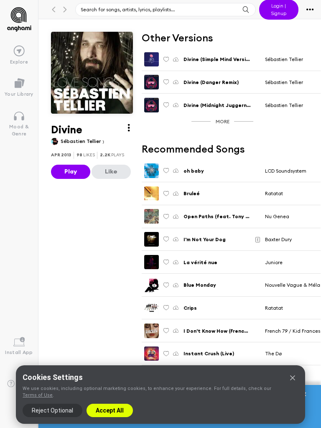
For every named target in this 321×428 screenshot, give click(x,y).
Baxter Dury (278, 239)
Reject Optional (52, 410)
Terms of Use (38, 395)
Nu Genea (277, 216)
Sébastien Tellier (81, 141)
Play (70, 171)
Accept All (110, 410)
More (222, 121)
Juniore (274, 262)
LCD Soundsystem (285, 171)
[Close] (292, 378)
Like (111, 171)
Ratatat (274, 193)
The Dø (273, 353)
